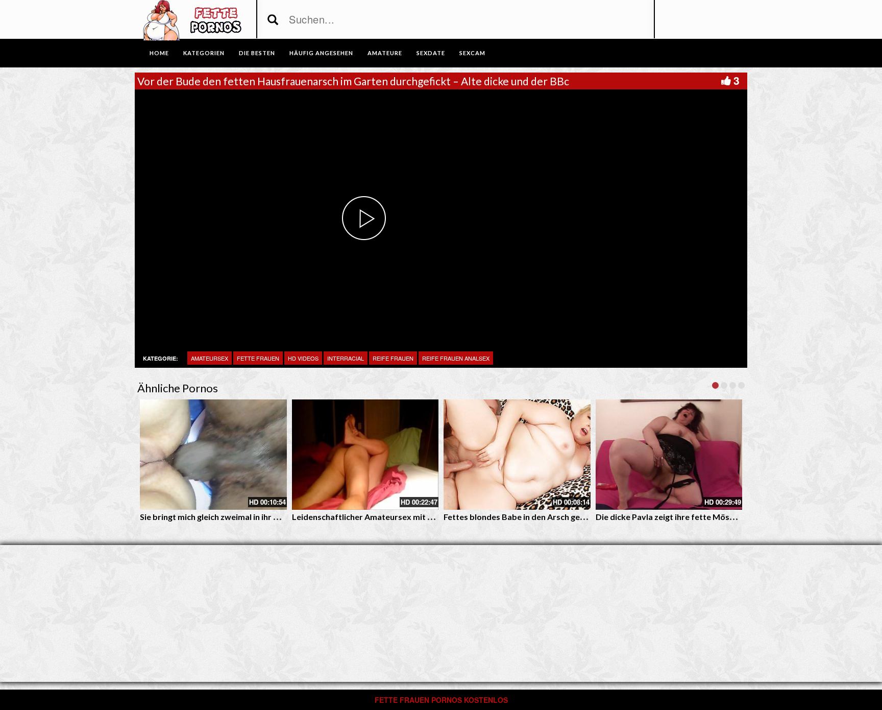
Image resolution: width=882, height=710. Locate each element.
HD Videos (303, 358)
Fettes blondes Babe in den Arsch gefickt (520, 517)
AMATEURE (385, 53)
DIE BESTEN (257, 53)
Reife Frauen (393, 358)
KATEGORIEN (204, 53)
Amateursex (209, 358)
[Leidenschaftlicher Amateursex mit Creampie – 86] (365, 454)
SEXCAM (472, 53)
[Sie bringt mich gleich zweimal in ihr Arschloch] (213, 454)
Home (159, 53)
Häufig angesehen (321, 53)
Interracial (345, 358)
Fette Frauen (258, 358)
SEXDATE (430, 53)
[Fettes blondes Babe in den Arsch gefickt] (517, 454)
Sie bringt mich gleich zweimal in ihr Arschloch (225, 517)
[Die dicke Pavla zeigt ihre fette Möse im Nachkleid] (669, 454)
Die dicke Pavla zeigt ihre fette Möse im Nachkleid (690, 517)
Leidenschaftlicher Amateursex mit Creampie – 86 (386, 517)
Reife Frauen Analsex (455, 358)
